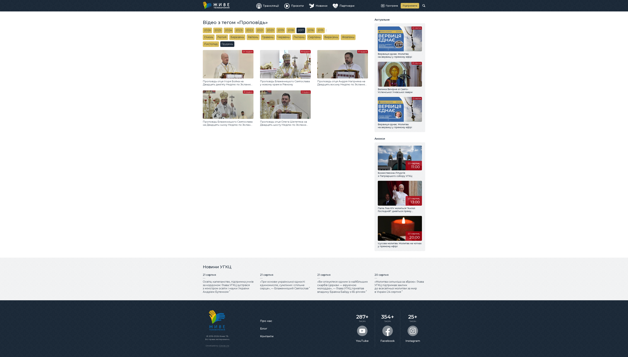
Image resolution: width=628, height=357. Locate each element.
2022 (249, 30)
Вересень (331, 37)
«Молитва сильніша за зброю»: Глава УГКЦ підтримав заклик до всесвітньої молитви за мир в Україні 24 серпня (399, 286)
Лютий (222, 37)
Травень (268, 37)
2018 (291, 30)
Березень (237, 37)
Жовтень (348, 37)
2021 (260, 30)
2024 (228, 30)
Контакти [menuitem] (266, 336)
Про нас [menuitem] (266, 321)
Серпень (314, 37)
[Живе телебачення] (216, 5)
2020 (270, 30)
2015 (320, 30)
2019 (281, 30)
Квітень (253, 37)
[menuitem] (268, 5)
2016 (311, 30)
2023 (239, 30)
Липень (299, 37)
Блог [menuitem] (263, 328)
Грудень (227, 44)
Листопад (211, 44)
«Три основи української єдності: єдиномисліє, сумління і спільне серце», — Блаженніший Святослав (284, 285)
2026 (207, 30)
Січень (208, 37)
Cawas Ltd (224, 345)
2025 (218, 30)
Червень (284, 37)
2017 (301, 30)
